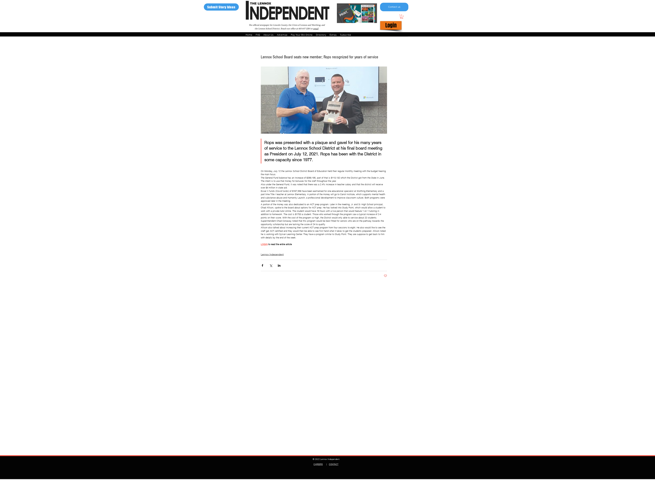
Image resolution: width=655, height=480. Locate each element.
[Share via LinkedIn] (279, 265)
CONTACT (333, 464)
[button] (401, 16)
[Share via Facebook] (262, 265)
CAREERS (318, 464)
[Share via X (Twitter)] (270, 265)
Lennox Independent (272, 254)
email (315, 28)
